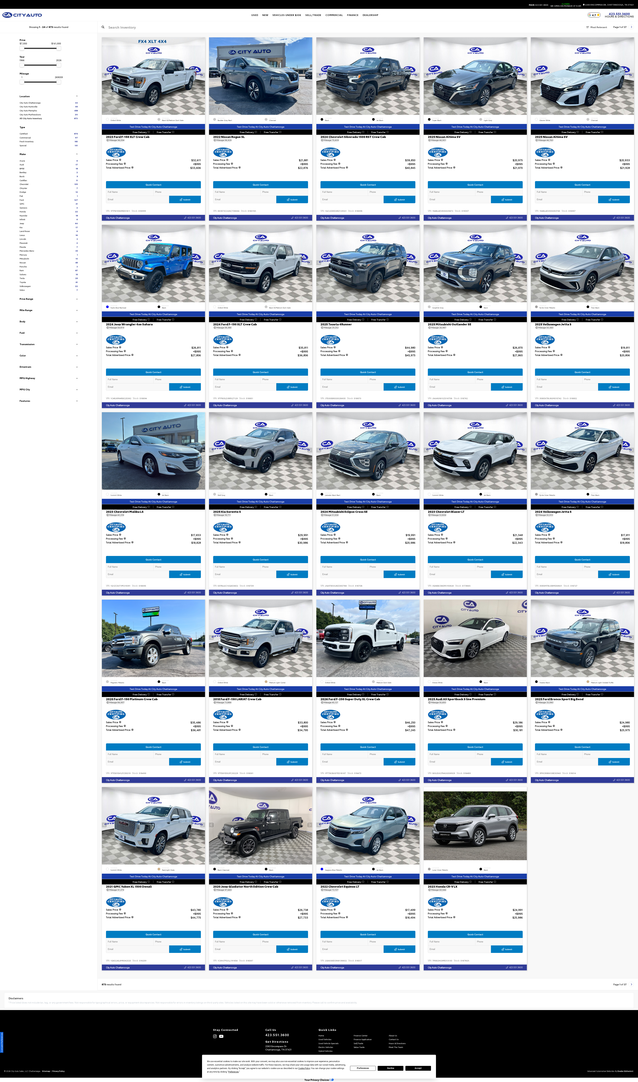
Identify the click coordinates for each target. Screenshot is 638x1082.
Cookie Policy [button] (304, 1068)
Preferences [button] (233, 1072)
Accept (418, 1068)
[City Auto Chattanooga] (22, 15)
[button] (202, 75)
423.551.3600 (538, 5)
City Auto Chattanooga (118, 217)
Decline (390, 1068)
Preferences (363, 1068)
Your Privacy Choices (317, 1080)
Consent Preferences (1, 1042)
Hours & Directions (619, 16)
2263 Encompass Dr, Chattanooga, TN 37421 (609, 5)
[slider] (22, 48)
